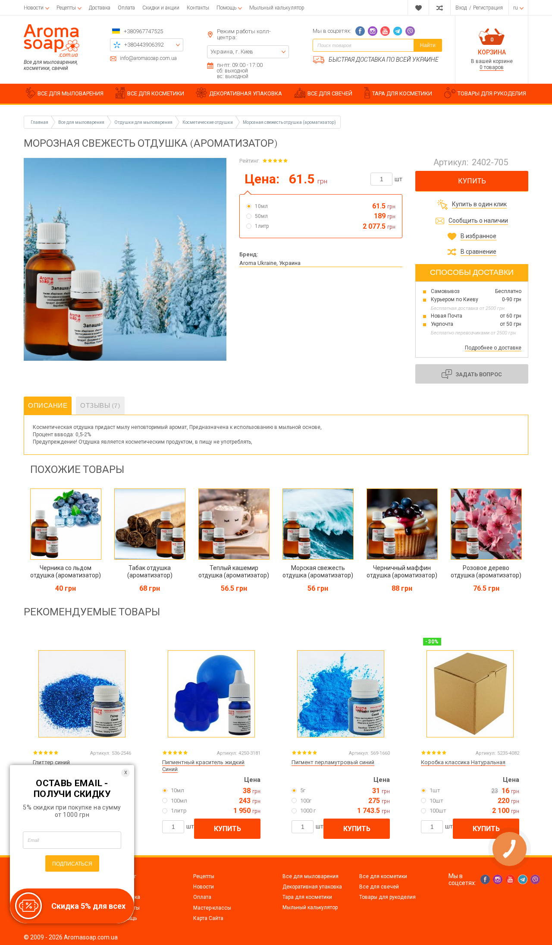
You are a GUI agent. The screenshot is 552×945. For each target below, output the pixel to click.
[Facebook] (360, 31)
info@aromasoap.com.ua (148, 58)
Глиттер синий (51, 762)
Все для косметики (383, 876)
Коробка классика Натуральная (463, 762)
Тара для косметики (307, 897)
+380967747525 (143, 31)
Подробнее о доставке (493, 348)
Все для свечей (379, 887)
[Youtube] (385, 31)
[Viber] (410, 31)
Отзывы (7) (100, 406)
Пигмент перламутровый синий (333, 762)
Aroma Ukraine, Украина (270, 263)
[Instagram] (372, 31)
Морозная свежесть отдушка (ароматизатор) (289, 122)
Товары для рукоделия (387, 897)
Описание (47, 406)
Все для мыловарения (310, 876)
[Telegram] (397, 31)
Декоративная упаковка (312, 887)
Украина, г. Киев (231, 51)
